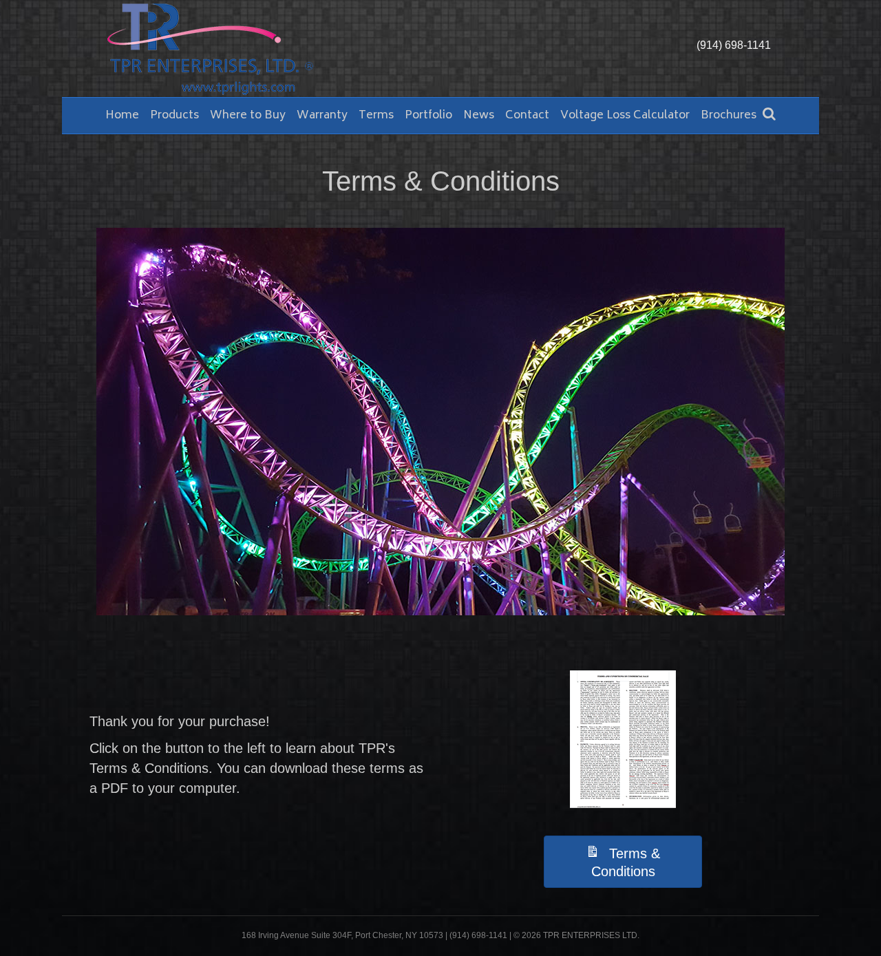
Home (122, 115)
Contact (527, 115)
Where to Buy (248, 115)
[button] (623, 862)
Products (174, 115)
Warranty (322, 115)
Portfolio (428, 115)
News (478, 115)
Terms (376, 115)
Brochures (728, 115)
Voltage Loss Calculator (625, 115)
